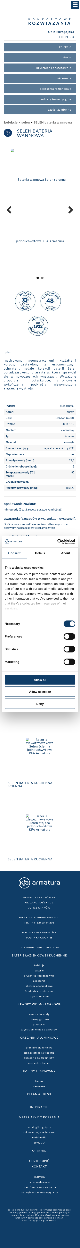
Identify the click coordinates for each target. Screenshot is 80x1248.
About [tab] (65, 553)
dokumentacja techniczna (39, 1132)
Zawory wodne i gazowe (39, 1004)
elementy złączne (39, 1062)
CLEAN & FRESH (39, 1094)
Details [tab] (40, 553)
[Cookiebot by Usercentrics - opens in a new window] (57, 541)
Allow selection (40, 691)
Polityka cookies (39, 937)
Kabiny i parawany (39, 1071)
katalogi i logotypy (39, 1127)
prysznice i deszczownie (39, 975)
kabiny (39, 1080)
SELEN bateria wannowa (53, 122)
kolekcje (11, 122)
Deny (40, 703)
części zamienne (39, 996)
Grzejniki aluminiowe (39, 1037)
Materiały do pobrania (39, 1117)
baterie (39, 970)
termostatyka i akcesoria (39, 1052)
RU (72, 37)
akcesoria (39, 980)
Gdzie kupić (39, 1161)
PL (67, 37)
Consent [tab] (14, 553)
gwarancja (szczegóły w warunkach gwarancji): (40, 518)
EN (61, 37)
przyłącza (39, 1024)
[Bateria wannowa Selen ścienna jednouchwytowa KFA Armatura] (40, 209)
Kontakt (39, 1166)
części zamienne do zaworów (39, 1029)
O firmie (39, 1150)
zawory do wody (39, 1014)
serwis (39, 1176)
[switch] (69, 636)
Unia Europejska (61, 31)
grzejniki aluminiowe (39, 1047)
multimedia (39, 1137)
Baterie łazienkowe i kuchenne (39, 955)
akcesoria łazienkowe (39, 985)
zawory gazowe (39, 1019)
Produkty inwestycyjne (39, 991)
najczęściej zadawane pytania (39, 1192)
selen (26, 122)
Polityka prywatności (39, 932)
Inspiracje (39, 1107)
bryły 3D (39, 1142)
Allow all (40, 679)
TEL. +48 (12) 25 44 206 (39, 922)
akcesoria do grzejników (39, 1057)
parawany (39, 1086)
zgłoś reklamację (39, 1181)
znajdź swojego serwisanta (39, 1187)
